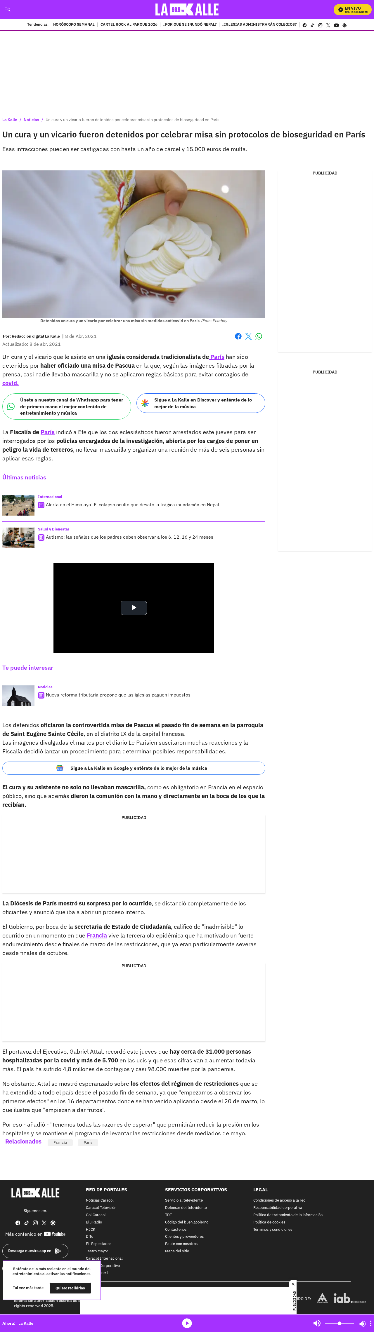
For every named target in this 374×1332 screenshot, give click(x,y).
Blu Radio (94, 1222)
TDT (168, 1215)
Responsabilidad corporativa (277, 1208)
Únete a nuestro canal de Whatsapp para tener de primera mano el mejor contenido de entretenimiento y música (71, 406)
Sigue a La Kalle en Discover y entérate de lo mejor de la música (203, 403)
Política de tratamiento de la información (288, 1215)
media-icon (187, 1323)
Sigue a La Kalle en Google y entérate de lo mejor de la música (138, 768)
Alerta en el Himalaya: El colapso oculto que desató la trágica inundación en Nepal (132, 504)
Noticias (31, 120)
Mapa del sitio (177, 1251)
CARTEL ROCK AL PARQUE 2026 (129, 24)
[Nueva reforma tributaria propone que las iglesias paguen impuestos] (18, 695)
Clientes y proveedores (184, 1237)
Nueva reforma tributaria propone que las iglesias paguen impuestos (118, 695)
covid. (10, 383)
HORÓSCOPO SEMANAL (74, 24)
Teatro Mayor (97, 1251)
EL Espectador (98, 1244)
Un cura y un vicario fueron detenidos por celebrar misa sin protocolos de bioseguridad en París (132, 120)
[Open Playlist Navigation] (371, 1323)
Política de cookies (269, 1222)
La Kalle (9, 120)
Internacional (50, 496)
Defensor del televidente (186, 1208)
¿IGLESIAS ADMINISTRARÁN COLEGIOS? (259, 24)
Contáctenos (175, 1230)
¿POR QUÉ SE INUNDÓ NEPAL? (190, 24)
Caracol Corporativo (103, 1266)
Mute (317, 1323)
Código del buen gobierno (186, 1222)
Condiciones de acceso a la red (279, 1201)
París (216, 357)
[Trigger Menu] (7, 9)
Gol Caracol (96, 1215)
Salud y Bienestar (53, 529)
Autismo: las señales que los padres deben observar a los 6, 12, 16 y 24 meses (129, 537)
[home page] (187, 9)
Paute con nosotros (181, 1244)
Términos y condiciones (272, 1230)
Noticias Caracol (100, 1201)
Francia (97, 935)
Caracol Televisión (101, 1208)
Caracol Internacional (104, 1259)
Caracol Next (97, 1273)
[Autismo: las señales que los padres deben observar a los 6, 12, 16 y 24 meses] (18, 538)
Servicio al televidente (184, 1201)
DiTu (89, 1237)
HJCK (90, 1230)
